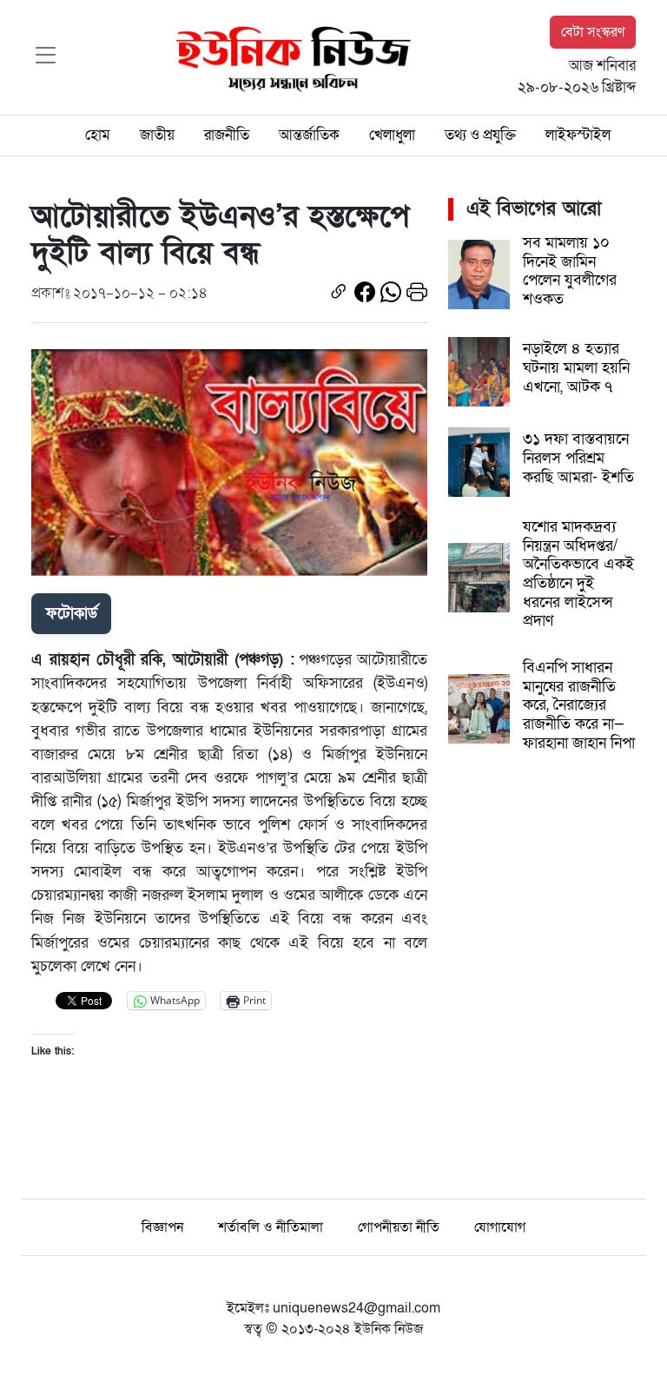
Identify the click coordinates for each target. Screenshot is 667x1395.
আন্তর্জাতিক (309, 135)
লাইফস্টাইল (578, 135)
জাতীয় (157, 135)
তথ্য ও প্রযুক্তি (480, 135)
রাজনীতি (226, 135)
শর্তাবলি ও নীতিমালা (270, 1227)
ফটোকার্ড (71, 613)
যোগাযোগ (499, 1227)
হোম (97, 135)
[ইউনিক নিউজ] (289, 56)
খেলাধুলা (392, 135)
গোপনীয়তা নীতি (398, 1227)
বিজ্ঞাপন (162, 1227)
